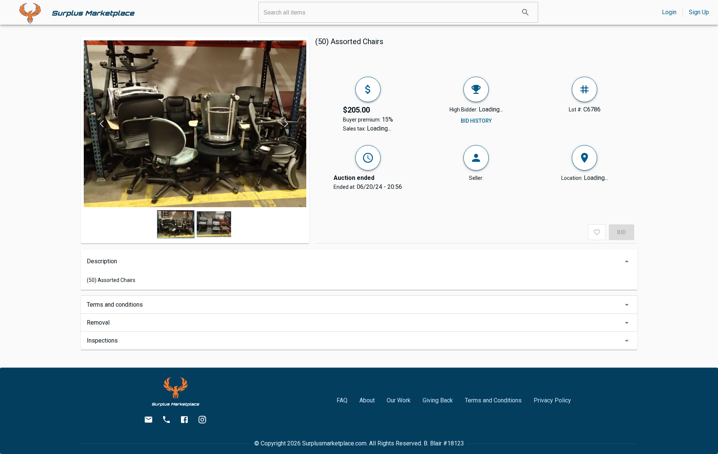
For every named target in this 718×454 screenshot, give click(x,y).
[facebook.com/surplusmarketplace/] (184, 419)
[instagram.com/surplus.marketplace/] (202, 419)
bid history (476, 121)
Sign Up (699, 12)
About (367, 400)
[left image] (104, 124)
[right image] (286, 124)
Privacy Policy (552, 400)
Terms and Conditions (493, 400)
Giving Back (438, 400)
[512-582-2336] (166, 419)
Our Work (399, 400)
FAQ (342, 400)
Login (669, 12)
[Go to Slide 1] (175, 224)
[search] (525, 12)
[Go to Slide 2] (214, 224)
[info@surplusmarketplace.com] (148, 419)
